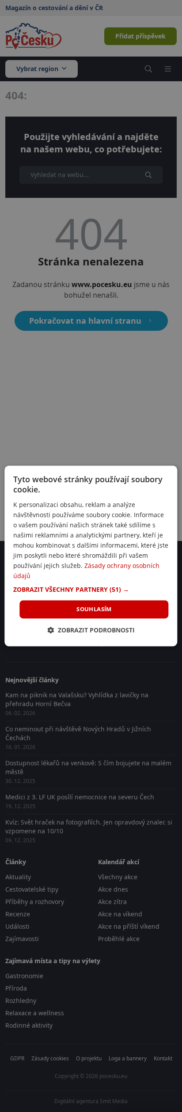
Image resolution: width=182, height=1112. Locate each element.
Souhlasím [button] (94, 609)
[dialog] (90, 555)
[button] (90, 590)
